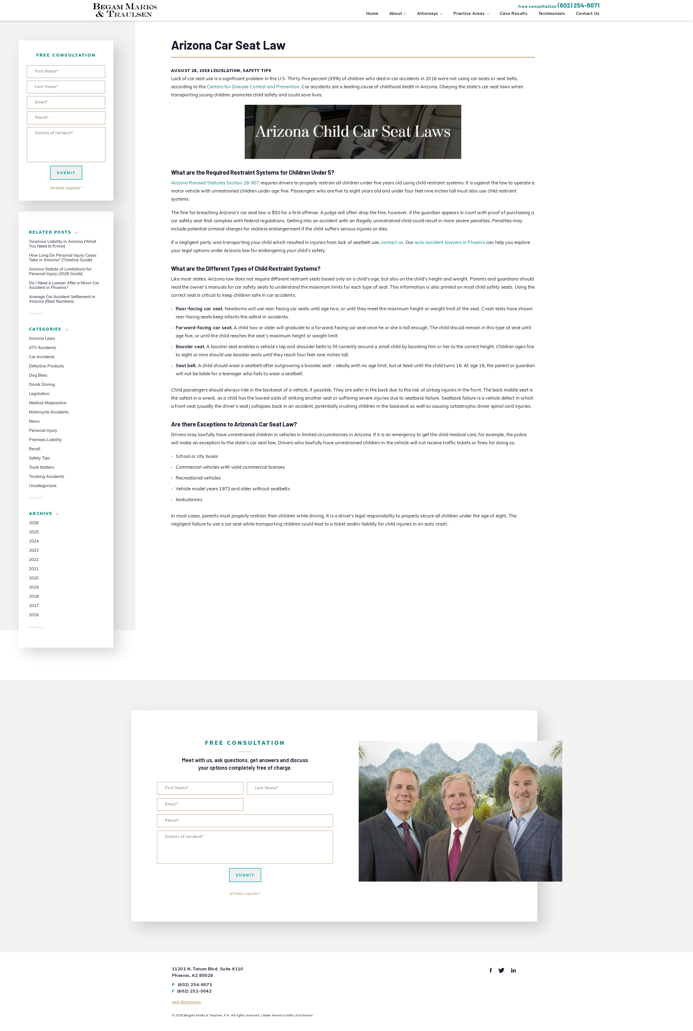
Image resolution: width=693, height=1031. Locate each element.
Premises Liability (45, 440)
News (34, 422)
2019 (34, 588)
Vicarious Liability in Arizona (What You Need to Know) (62, 244)
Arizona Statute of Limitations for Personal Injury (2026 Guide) (60, 271)
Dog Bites (38, 376)
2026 (34, 523)
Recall (34, 449)
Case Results (514, 14)
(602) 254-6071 (579, 5)
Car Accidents (42, 357)
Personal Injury (43, 431)
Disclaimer (304, 1015)
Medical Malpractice (47, 403)
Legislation (225, 71)
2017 (34, 606)
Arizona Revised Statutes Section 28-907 (215, 183)
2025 (34, 532)
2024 (34, 542)
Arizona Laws (42, 339)
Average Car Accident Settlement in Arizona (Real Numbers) (62, 299)
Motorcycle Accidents (48, 412)
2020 (34, 578)
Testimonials (551, 14)
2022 (34, 560)
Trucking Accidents (46, 477)
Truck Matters (41, 468)
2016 (34, 615)
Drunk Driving (42, 385)
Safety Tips (257, 71)
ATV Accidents (42, 348)
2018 (34, 597)
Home (372, 14)
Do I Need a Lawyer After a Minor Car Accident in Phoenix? (64, 285)
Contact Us (588, 14)
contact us (392, 242)
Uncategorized (42, 486)
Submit (66, 173)
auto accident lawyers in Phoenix (449, 242)
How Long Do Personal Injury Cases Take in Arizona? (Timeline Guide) (62, 258)
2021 (34, 569)
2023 (34, 551)
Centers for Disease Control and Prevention (253, 87)
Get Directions (186, 1002)
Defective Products (46, 366)
